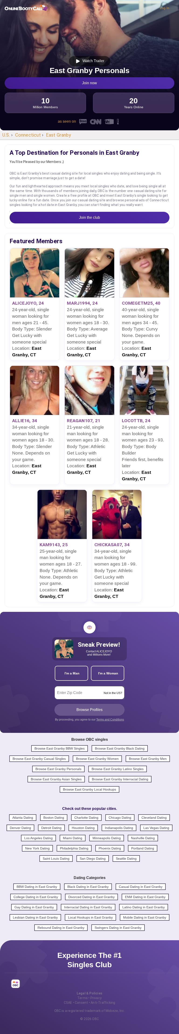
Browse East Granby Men (148, 759)
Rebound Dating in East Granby (61, 928)
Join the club (89, 217)
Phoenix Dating (110, 848)
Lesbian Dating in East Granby (35, 917)
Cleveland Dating (154, 817)
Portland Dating (142, 848)
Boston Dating (53, 817)
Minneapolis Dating (107, 838)
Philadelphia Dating (74, 848)
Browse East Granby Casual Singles (39, 759)
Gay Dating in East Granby (34, 907)
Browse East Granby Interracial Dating (120, 779)
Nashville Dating (143, 838)
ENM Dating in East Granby (145, 897)
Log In (164, 8)
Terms (82, 998)
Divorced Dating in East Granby (91, 897)
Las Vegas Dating (156, 828)
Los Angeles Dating (38, 838)
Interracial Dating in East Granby (88, 907)
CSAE (68, 1002)
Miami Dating (72, 838)
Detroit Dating (51, 828)
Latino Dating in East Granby (143, 907)
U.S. (6, 135)
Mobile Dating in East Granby (144, 917)
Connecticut (28, 135)
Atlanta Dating (22, 817)
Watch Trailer (92, 61)
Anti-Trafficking (103, 1002)
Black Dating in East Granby (88, 887)
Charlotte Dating (86, 817)
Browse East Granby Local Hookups (89, 789)
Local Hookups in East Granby (90, 917)
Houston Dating (83, 828)
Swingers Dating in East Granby (118, 928)
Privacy (96, 998)
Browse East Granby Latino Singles (118, 769)
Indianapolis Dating (119, 828)
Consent (81, 1002)
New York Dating (37, 848)
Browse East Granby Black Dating (120, 748)
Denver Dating (20, 828)
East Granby (58, 135)
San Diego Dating (93, 858)
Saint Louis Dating (56, 858)
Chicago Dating (120, 817)
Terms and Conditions (110, 719)
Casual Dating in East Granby (140, 887)
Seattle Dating (126, 858)
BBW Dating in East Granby (37, 887)
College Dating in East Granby (36, 897)
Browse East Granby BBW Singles (59, 748)
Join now (89, 83)
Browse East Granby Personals (58, 769)
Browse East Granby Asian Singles (56, 779)
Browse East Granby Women (97, 759)
